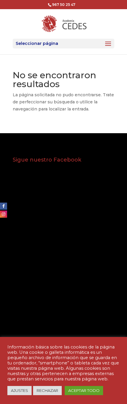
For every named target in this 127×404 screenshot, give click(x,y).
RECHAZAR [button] (47, 390)
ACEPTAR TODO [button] (84, 390)
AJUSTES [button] (19, 390)
